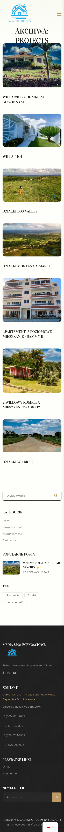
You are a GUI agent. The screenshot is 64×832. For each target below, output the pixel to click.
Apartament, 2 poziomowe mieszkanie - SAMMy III (27, 334)
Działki (32, 595)
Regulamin (10, 773)
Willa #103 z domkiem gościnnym (23, 99)
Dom (6, 521)
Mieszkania (12, 595)
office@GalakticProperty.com (22, 706)
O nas (6, 766)
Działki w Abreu (18, 462)
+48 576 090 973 (13, 744)
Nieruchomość (12, 527)
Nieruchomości (12, 534)
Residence (9, 540)
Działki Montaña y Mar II (26, 266)
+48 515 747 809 (13, 725)
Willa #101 (12, 156)
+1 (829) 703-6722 (14, 735)
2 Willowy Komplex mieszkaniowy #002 (21, 405)
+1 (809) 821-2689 (14, 716)
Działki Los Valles (20, 211)
